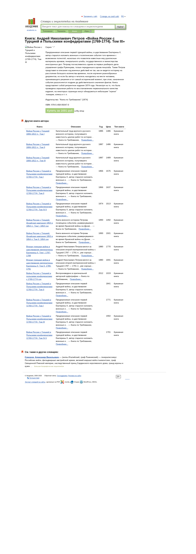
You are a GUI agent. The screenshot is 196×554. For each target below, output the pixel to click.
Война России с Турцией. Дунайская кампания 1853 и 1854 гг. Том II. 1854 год (39, 236)
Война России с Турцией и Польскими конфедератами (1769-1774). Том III (39, 319)
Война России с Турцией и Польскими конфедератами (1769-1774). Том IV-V (39, 206)
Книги (74, 31)
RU (122, 16)
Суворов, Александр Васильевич (42, 357)
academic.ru (31, 30)
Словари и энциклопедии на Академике (64, 21)
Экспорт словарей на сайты (35, 382)
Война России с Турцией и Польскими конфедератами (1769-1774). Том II (39, 190)
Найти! (120, 27)
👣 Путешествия (33, 378)
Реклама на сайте (74, 375)
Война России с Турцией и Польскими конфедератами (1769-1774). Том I (39, 174)
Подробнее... (87, 140)
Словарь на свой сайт (109, 16)
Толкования (47, 31)
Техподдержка (62, 375)
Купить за (59, 110)
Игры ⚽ (88, 31)
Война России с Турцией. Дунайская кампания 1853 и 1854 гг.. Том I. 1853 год (39, 223)
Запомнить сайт (90, 16)
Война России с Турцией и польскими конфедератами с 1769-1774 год (39, 276)
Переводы (61, 31)
